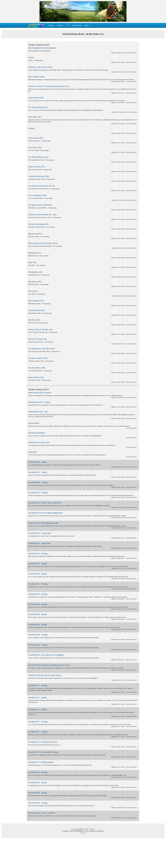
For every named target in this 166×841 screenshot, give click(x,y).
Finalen (31, 57)
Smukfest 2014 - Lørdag (37, 462)
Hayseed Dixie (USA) (36, 310)
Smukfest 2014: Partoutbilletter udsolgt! (43, 523)
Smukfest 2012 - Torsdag (37, 634)
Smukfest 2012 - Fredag (37, 624)
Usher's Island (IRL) (35, 138)
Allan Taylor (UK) (34, 117)
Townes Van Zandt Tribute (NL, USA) (42, 214)
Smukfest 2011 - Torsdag (37, 721)
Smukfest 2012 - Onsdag (37, 644)
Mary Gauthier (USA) (36, 76)
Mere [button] (86, 25)
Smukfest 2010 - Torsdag (37, 802)
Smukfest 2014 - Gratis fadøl (39, 543)
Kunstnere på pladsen (36, 432)
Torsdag (31, 128)
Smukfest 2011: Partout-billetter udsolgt (43, 752)
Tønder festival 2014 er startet (39, 392)
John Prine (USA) (35, 147)
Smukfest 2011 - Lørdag (37, 697)
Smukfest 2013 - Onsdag (37, 594)
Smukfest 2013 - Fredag (37, 573)
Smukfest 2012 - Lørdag (37, 614)
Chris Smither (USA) (36, 377)
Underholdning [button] (76, 25)
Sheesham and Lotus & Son (39, 442)
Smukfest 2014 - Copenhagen (39, 533)
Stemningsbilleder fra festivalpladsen (42, 48)
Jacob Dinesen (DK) (36, 97)
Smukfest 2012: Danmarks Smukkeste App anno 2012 (49, 665)
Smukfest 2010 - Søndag (37, 772)
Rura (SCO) (32, 291)
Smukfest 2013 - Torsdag (37, 584)
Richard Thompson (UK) (37, 339)
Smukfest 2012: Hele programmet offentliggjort (46, 655)
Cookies (85, 829)
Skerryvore (32, 452)
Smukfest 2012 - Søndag (37, 604)
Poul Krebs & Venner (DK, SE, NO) (41, 185)
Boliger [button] (51, 25)
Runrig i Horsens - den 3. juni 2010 (41, 813)
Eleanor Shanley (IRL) (36, 166)
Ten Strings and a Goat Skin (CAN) (41, 348)
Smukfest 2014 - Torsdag (37, 482)
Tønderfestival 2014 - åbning (39, 402)
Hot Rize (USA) (34, 320)
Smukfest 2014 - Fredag (37, 472)
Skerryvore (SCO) (35, 233)
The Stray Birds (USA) (36, 367)
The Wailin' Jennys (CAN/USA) (40, 205)
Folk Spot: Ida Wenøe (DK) (38, 224)
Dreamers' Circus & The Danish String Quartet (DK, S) (49, 86)
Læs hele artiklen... (132, 53)
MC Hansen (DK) (34, 281)
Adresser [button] (59, 25)
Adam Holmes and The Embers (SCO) (43, 243)
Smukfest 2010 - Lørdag (37, 782)
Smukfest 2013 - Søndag (37, 553)
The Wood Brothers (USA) (38, 157)
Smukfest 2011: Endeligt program (41, 762)
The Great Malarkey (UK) (38, 107)
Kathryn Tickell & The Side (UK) (40, 329)
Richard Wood (33, 423)
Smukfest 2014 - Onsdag (37, 492)
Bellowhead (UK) (34, 252)
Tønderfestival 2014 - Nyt (37, 411)
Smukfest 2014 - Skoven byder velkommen (44, 502)
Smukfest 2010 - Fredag (37, 792)
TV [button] (67, 25)
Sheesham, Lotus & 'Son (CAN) (40, 67)
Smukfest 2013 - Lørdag (37, 563)
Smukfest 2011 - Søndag (37, 685)
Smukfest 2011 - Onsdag (37, 731)
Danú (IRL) (32, 262)
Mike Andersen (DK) (36, 300)
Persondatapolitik (77, 829)
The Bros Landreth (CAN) (38, 358)
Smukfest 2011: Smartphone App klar (42, 742)
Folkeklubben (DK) (35, 272)
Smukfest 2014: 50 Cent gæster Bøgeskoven (45, 512)
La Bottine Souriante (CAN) (38, 176)
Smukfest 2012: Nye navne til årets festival (44, 675)
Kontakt (92, 829)
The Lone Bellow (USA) (37, 195)
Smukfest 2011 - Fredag (37, 709)
